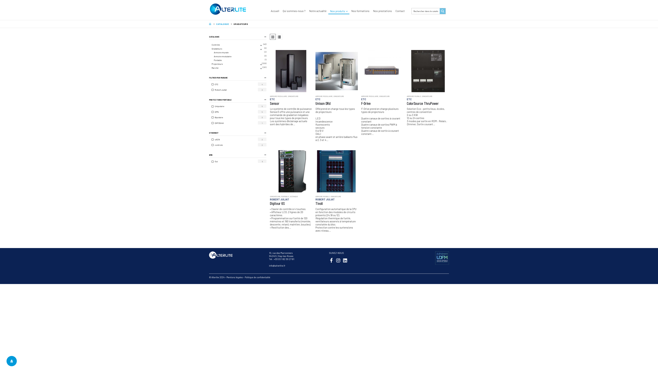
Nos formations (360, 11)
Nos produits (337, 11)
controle (221, 145)
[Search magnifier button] (443, 11)
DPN (219, 112)
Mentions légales (235, 277)
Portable (285, 196)
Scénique (294, 196)
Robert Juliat (279, 199)
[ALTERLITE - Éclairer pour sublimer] (228, 9)
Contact (400, 11)
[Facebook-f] (331, 260)
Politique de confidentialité (257, 277)
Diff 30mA (221, 123)
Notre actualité (317, 11)
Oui (218, 161)
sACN (219, 139)
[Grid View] (273, 37)
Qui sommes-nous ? (294, 11)
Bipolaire (221, 117)
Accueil (275, 11)
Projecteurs (217, 64)
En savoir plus (306, 56)
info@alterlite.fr (277, 265)
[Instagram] (338, 260)
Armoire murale (414, 96)
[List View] (279, 37)
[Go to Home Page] (210, 24)
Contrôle (216, 45)
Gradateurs (293, 96)
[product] (291, 71)
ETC (272, 99)
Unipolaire (222, 106)
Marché (215, 68)
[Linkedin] (345, 260)
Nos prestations (382, 11)
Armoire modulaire (278, 96)
